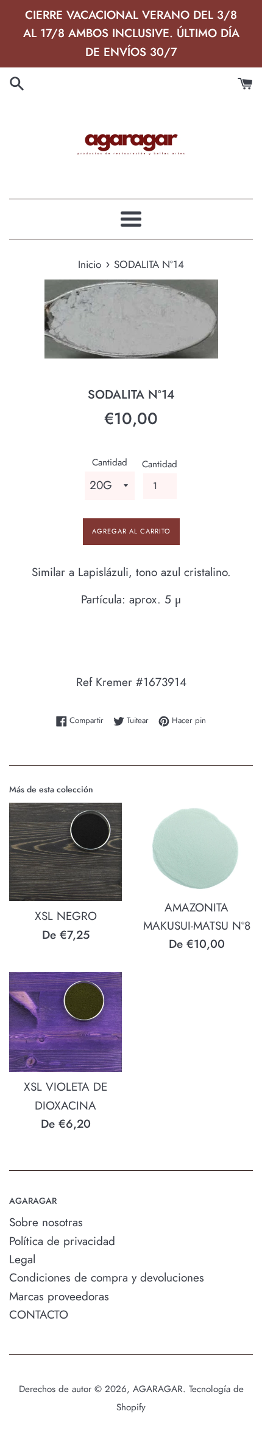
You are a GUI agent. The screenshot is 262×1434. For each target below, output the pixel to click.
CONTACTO (38, 1314)
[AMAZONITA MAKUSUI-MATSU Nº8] (196, 848)
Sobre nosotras (46, 1222)
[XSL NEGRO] (65, 852)
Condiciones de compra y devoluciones (106, 1277)
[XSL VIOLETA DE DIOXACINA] (65, 1022)
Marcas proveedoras (59, 1296)
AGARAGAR (158, 1389)
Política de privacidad (62, 1241)
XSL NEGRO (66, 916)
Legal (22, 1259)
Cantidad (109, 462)
